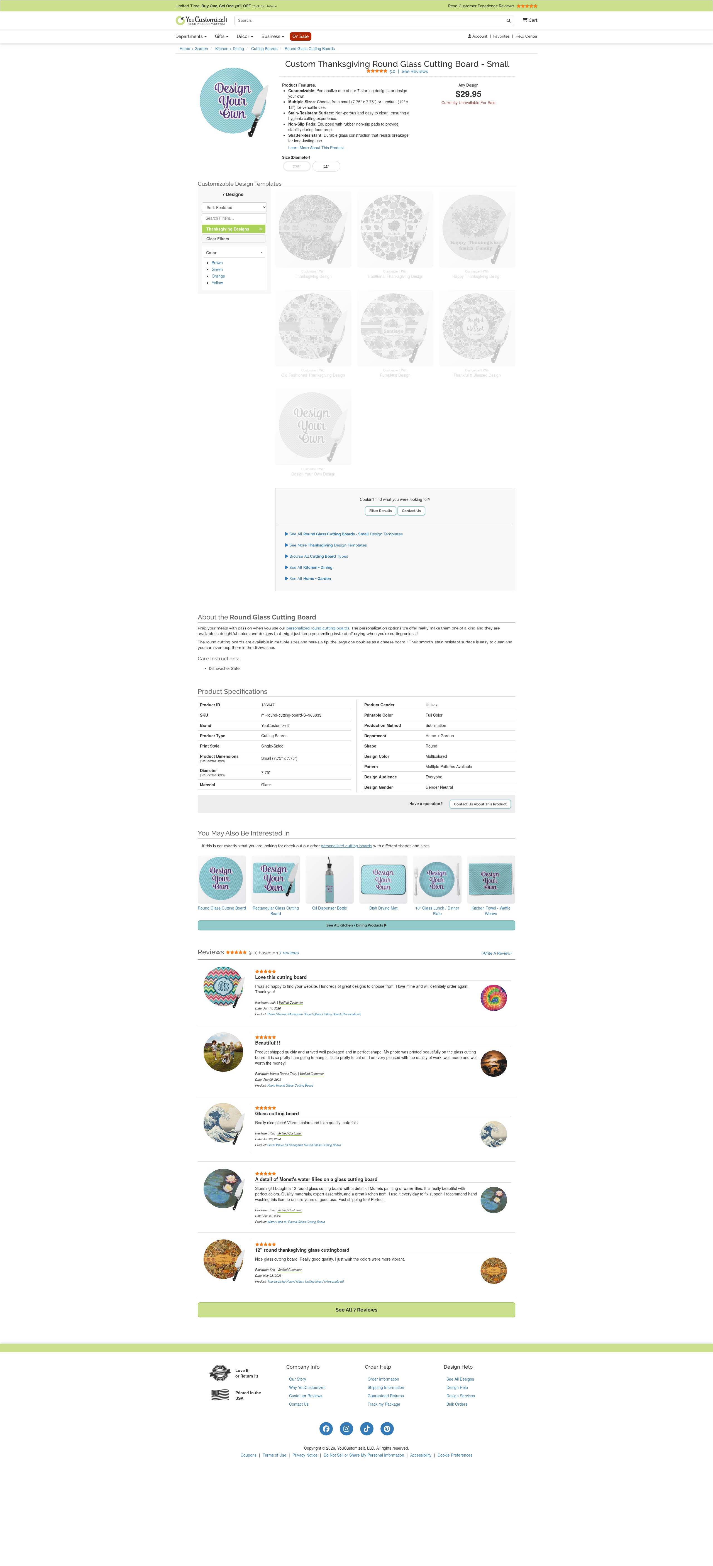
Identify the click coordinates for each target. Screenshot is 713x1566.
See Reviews (408, 71)
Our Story (297, 1379)
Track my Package (384, 1404)
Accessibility (420, 1455)
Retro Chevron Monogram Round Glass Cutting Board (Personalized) (314, 1014)
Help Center (527, 36)
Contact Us (411, 511)
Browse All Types (318, 556)
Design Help (457, 1387)
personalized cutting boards (346, 846)
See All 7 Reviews (356, 1310)
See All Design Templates (345, 534)
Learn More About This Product (316, 147)
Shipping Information (386, 1387)
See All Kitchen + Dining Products (355, 925)
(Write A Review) (497, 953)
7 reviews (289, 952)
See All (310, 567)
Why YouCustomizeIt (307, 1387)
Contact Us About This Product (480, 804)
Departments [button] (189, 36)
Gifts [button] (220, 36)
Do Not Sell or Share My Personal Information (364, 1455)
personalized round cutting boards (317, 628)
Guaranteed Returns (386, 1395)
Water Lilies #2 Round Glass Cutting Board (296, 1221)
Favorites (501, 36)
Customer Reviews (305, 1395)
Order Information (383, 1379)
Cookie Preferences (455, 1455)
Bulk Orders (456, 1404)
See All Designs (460, 1379)
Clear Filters (217, 238)
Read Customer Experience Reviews (481, 6)
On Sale (300, 36)
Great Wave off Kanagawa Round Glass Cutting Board (304, 1145)
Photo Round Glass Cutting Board (290, 1085)
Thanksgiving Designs (232, 229)
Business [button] (271, 36)
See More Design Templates (327, 545)
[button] (528, 20)
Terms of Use (274, 1455)
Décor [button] (243, 36)
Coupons (249, 1455)
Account (479, 36)
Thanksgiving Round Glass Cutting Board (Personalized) (305, 1281)
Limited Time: (226, 6)
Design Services (460, 1395)
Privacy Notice (305, 1455)
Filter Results (380, 511)
